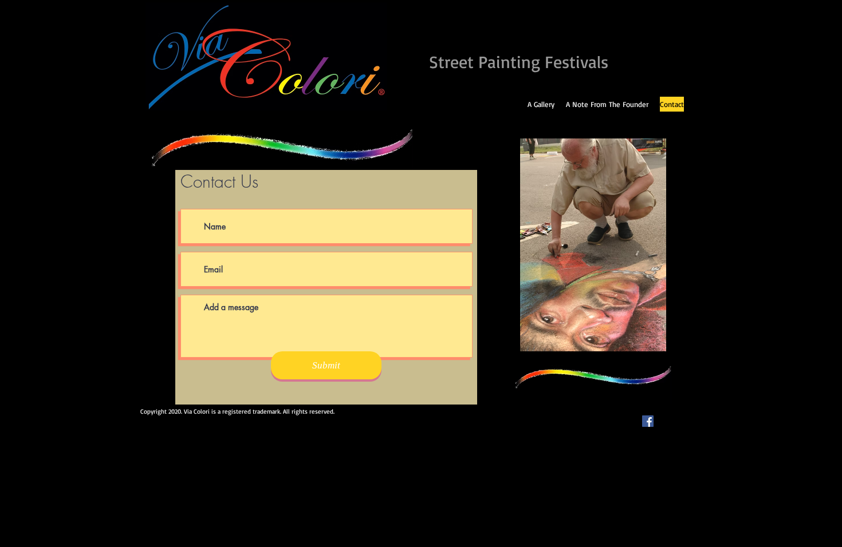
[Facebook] (648, 421)
